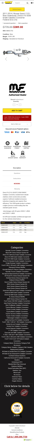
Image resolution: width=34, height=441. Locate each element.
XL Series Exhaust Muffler (17, 297)
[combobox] (21, 3)
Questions (17, 173)
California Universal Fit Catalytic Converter (17, 358)
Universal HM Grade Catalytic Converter (17, 292)
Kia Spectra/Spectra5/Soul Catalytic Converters (17, 274)
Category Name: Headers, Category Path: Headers (17, 347)
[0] (32, 3)
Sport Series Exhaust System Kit (17, 286)
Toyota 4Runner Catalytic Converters (17, 307)
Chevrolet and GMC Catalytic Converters (17, 332)
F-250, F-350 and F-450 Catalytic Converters (17, 335)
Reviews (17, 183)
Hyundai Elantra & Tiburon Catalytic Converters (17, 269)
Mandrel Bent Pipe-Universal (17, 364)
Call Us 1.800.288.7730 (17, 437)
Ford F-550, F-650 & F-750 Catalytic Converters (17, 322)
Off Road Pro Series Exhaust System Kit (17, 276)
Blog (17, 434)
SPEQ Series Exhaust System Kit (17, 284)
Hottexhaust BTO (17, 362)
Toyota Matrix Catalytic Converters (17, 311)
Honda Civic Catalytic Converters (17, 326)
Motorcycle (17, 372)
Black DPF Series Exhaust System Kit (17, 253)
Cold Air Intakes (17, 379)
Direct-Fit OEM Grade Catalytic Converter (17, 259)
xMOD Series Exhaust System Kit (17, 299)
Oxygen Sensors (17, 381)
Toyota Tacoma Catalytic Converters (17, 313)
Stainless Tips (17, 370)
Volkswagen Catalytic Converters (17, 318)
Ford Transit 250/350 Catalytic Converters (17, 301)
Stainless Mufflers (17, 366)
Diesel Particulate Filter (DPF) (17, 368)
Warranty (17, 189)
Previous (6, 59)
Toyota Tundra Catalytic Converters (17, 316)
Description (17, 168)
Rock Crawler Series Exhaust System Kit (17, 282)
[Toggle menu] (2, 2)
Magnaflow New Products (17, 432)
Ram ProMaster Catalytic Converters (17, 305)
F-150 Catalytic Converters (17, 330)
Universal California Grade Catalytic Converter (17, 290)
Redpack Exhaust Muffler (17, 280)
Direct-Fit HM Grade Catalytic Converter (17, 257)
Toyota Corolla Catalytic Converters (17, 309)
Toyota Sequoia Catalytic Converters (17, 328)
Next (28, 59)
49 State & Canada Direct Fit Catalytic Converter (17, 351)
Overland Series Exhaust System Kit (17, 278)
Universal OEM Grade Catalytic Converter (17, 295)
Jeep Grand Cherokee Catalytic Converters (17, 303)
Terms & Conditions (17, 430)
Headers (17, 360)
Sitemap (17, 427)
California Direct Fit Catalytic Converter (17, 320)
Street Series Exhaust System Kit (17, 288)
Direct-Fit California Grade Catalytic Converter (17, 255)
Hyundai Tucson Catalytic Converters (17, 250)
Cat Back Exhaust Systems (17, 356)
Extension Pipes (17, 377)
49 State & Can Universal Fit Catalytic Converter (17, 354)
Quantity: (16, 101)
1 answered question (9, 23)
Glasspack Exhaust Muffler (17, 267)
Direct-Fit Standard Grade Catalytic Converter (17, 261)
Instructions (17, 178)
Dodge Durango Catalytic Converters (17, 263)
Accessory (17, 375)
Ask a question (23, 23)
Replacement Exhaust (17, 349)
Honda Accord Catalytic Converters (17, 324)
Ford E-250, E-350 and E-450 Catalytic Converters (17, 265)
